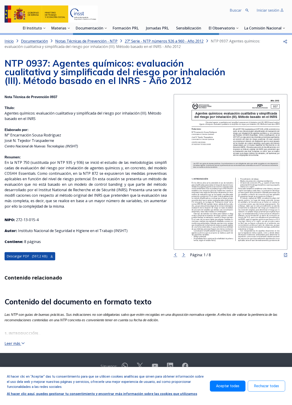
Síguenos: (109, 366)
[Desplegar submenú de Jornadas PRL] (170, 28)
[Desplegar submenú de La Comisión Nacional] (284, 28)
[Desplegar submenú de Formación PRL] (140, 28)
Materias (58, 28)
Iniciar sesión (268, 10)
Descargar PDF (27, 256)
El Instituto (32, 28)
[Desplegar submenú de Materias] (68, 28)
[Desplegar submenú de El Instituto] (44, 28)
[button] (285, 41)
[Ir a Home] (51, 14)
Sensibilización (188, 28)
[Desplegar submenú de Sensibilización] (202, 28)
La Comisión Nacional (263, 28)
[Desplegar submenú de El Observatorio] (237, 28)
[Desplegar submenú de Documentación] (105, 28)
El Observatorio (222, 28)
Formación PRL (125, 28)
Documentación (89, 28)
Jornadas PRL (157, 28)
